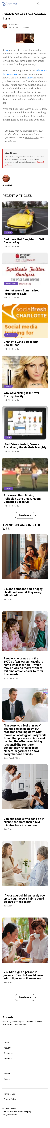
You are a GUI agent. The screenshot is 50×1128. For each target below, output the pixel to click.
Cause (8, 437)
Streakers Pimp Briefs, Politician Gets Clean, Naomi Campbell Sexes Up (22, 499)
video (30, 77)
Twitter (7, 1079)
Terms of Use (9, 1094)
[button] (45, 3)
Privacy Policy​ (10, 1099)
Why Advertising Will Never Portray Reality (21, 394)
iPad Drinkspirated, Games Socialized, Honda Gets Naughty (25, 446)
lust (6, 49)
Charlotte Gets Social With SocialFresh (21, 343)
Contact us (8, 1053)
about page (10, 140)
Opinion (8, 386)
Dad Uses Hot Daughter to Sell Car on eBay (24, 241)
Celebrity (8, 489)
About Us (8, 1048)
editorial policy (32, 137)
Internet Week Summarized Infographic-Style (21, 292)
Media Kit (8, 1058)
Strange (8, 232)
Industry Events (11, 284)
